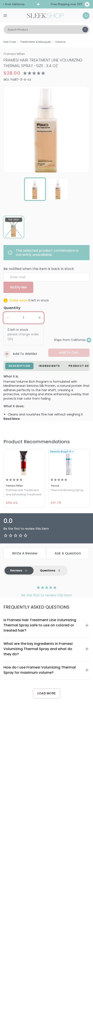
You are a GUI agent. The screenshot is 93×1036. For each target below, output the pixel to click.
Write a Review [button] (24, 553)
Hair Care (9, 42)
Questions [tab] (47, 570)
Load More (46, 693)
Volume (60, 42)
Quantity (11, 308)
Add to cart (69, 352)
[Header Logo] (45, 15)
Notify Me (18, 287)
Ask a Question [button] (68, 553)
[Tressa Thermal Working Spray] (68, 462)
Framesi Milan (14, 54)
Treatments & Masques (35, 42)
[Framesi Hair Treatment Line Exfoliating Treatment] (24, 462)
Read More (11, 419)
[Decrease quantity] (7, 318)
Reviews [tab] (16, 570)
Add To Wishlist (25, 354)
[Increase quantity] (39, 318)
